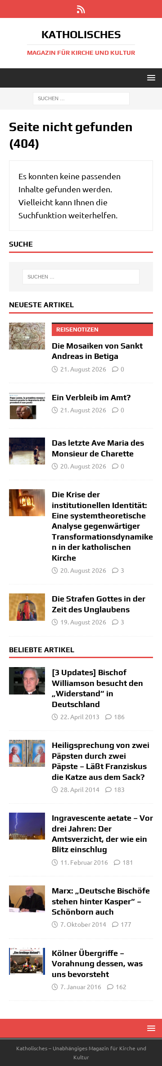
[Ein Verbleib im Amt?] (27, 405)
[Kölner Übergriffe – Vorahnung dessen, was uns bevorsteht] (27, 961)
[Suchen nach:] (81, 98)
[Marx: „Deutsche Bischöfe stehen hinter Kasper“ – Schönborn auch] (27, 898)
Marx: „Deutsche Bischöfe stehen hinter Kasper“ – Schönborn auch (101, 901)
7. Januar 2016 (80, 986)
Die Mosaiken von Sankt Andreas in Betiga (97, 343)
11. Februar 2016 (84, 862)
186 (119, 716)
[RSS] (81, 9)
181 (127, 862)
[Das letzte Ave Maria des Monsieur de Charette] (27, 451)
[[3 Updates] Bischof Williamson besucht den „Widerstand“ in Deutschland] (27, 680)
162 (121, 986)
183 (119, 789)
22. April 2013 (79, 716)
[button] (150, 77)
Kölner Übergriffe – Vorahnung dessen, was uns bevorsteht (97, 963)
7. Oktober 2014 (83, 924)
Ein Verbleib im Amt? (91, 397)
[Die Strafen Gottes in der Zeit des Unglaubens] (27, 606)
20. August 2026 (83, 466)
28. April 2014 (79, 789)
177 (126, 924)
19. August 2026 (83, 622)
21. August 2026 (83, 369)
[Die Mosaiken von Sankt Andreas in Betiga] (27, 336)
